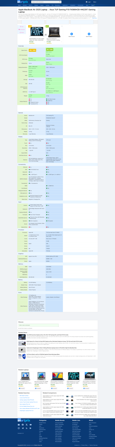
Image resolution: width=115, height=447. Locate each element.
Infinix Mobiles (58, 436)
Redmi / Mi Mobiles (59, 424)
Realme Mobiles (58, 426)
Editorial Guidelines (93, 426)
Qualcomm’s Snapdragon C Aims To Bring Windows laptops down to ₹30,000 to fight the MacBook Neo (52, 348)
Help (90, 431)
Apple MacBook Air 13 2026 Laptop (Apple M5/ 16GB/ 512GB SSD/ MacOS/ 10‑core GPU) (73, 382)
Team (90, 424)
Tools (90, 433)
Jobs (90, 427)
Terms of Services (93, 445)
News (19, 5)
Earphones (41, 427)
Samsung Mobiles (59, 422)
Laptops (47, 5)
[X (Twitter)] (27, 425)
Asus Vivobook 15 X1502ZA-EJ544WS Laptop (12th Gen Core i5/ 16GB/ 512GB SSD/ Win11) (89, 382)
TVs (52, 5)
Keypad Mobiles (75, 441)
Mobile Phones (42, 422)
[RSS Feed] (27, 428)
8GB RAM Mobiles (76, 431)
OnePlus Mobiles (59, 431)
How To (30, 5)
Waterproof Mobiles (76, 436)
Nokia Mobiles (58, 441)
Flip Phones (74, 439)
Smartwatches (42, 429)
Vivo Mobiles (58, 427)
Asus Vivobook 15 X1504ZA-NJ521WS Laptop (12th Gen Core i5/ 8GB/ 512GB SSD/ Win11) (57, 382)
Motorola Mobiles (59, 429)
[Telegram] (23, 428)
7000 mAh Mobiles (76, 438)
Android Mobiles (76, 434)
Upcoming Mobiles (76, 429)
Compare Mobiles (93, 436)
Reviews (25, 5)
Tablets (42, 5)
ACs (40, 434)
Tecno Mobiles (58, 439)
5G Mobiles (74, 424)
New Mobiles (75, 427)
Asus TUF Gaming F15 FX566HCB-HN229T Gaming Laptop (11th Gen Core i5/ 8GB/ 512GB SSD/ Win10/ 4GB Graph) (54, 39)
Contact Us (91, 429)
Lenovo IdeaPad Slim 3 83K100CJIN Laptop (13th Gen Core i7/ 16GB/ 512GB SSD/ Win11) (25, 382)
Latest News (92, 438)
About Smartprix (92, 422)
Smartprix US (21, 433)
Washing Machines (43, 438)
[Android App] (31, 428)
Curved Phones (75, 426)
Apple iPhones (58, 434)
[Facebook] (23, 425)
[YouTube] (31, 425)
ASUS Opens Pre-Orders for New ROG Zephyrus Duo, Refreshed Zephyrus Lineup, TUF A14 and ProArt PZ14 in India (54, 341)
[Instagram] (19, 428)
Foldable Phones (76, 433)
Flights (92, 5)
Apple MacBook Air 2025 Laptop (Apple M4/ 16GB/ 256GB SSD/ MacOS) (36, 39)
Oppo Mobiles (58, 433)
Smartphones (75, 422)
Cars (40, 426)
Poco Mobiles (58, 438)
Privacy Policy (84, 445)
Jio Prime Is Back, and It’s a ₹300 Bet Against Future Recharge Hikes (43, 354)
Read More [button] (94, 18)
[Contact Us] (19, 425)
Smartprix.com (29, 445)
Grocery (41, 439)
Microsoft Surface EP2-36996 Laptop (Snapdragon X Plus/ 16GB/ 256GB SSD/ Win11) (41, 382)
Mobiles (36, 5)
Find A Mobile (92, 434)
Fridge (40, 436)
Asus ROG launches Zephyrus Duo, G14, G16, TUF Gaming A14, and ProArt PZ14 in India (47, 335)
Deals (40, 441)
